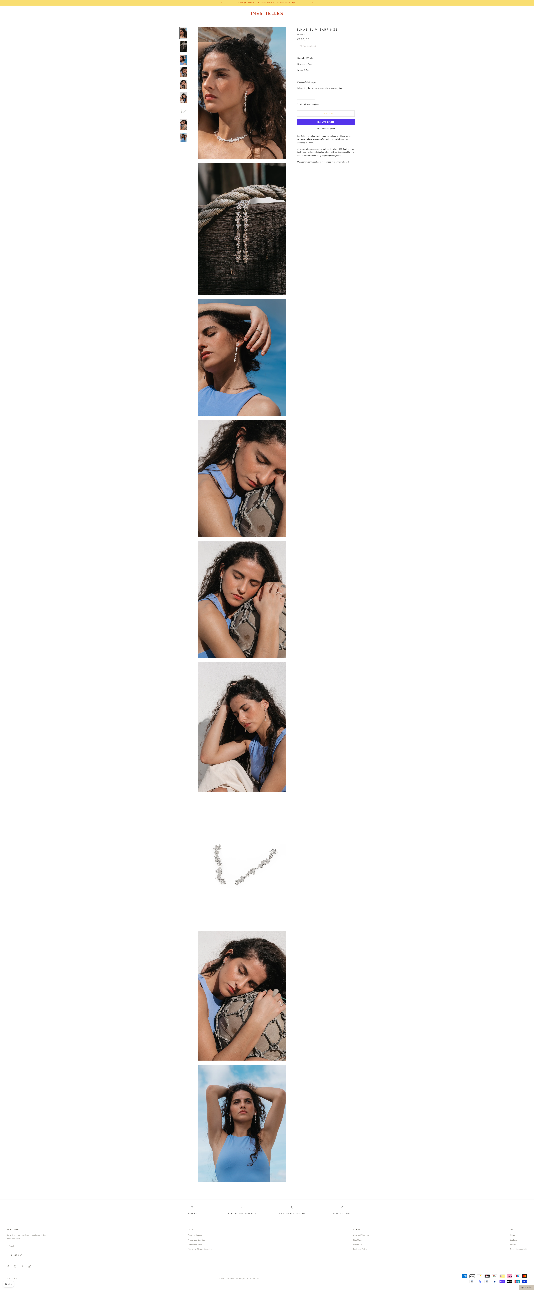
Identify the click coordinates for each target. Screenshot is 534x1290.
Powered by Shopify (249, 1279)
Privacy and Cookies (196, 1240)
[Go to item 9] (183, 137)
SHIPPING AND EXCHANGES (242, 1213)
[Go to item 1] (183, 33)
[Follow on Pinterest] (22, 1266)
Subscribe (16, 1255)
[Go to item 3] (183, 60)
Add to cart (325, 113)
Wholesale (357, 1244)
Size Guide (357, 1240)
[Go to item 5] (183, 84)
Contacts (513, 1240)
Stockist (513, 1244)
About (512, 1235)
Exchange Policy (360, 1249)
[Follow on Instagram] (15, 1266)
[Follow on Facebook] (8, 1266)
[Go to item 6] (183, 97)
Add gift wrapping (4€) (309, 104)
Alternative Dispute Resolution (200, 1249)
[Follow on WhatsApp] (29, 1266)
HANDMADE (192, 1213)
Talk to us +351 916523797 (292, 1213)
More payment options (326, 128)
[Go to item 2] (183, 46)
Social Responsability (518, 1249)
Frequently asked (342, 1213)
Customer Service (195, 1235)
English (500, 13)
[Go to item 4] (183, 72)
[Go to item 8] (183, 124)
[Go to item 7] (183, 111)
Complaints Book (195, 1244)
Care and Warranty (361, 1235)
